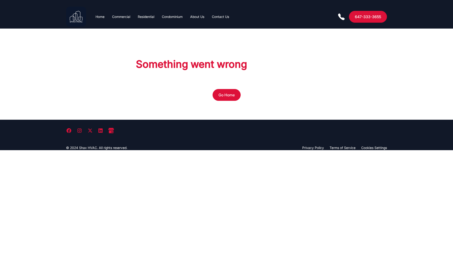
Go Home (226, 95)
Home (100, 17)
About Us (197, 17)
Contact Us (220, 17)
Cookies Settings (374, 148)
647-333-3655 (368, 16)
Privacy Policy (313, 148)
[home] (76, 17)
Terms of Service (343, 148)
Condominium (172, 17)
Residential (146, 17)
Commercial (121, 17)
